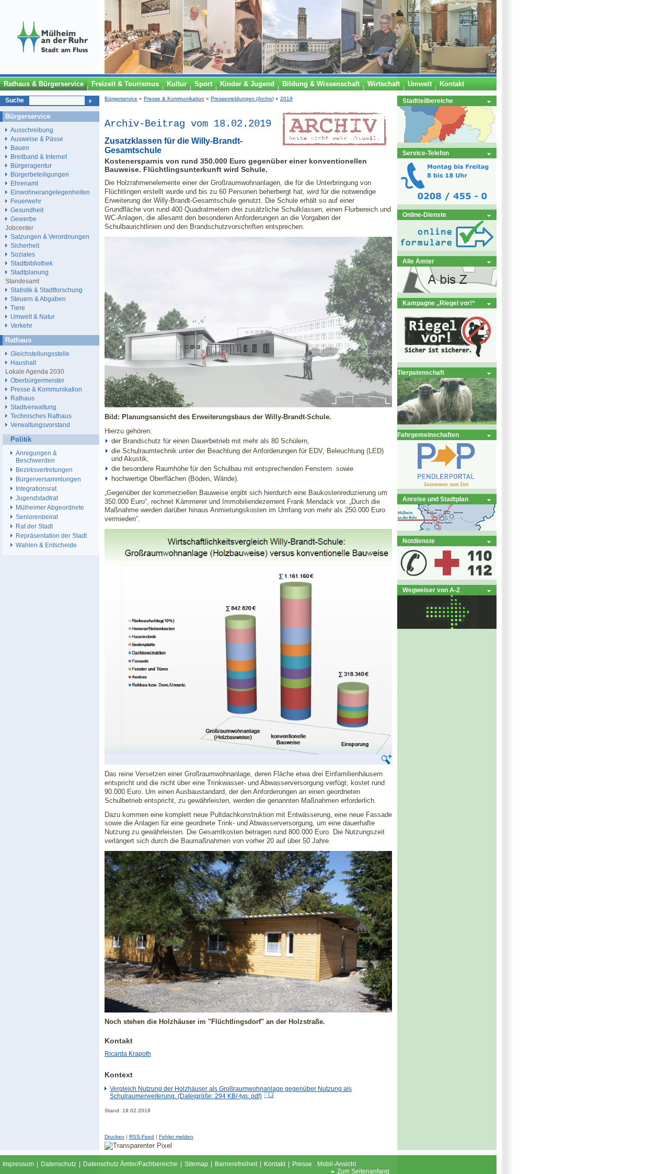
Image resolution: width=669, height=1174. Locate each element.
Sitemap (196, 1164)
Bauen (19, 147)
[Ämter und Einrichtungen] (447, 290)
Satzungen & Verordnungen (49, 236)
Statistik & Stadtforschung (46, 289)
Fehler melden (176, 1137)
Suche (14, 100)
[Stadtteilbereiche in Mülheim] (447, 140)
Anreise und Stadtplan (435, 499)
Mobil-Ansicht (336, 1164)
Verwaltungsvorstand (40, 424)
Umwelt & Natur (32, 316)
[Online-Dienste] (447, 248)
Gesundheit (26, 209)
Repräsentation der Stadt (51, 535)
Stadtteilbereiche (427, 100)
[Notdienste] (447, 577)
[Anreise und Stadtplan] (447, 528)
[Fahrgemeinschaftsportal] (447, 486)
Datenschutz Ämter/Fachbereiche (130, 1164)
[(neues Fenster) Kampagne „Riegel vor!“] (447, 360)
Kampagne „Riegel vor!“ (438, 303)
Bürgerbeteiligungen (39, 174)
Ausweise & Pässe (36, 138)
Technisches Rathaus (41, 415)
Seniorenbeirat (37, 517)
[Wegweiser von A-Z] (447, 626)
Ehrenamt (24, 183)
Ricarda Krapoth (128, 1053)
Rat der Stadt (34, 526)
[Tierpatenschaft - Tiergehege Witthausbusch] (447, 422)
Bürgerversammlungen (48, 479)
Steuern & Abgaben (38, 298)
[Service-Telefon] (447, 202)
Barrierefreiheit (236, 1164)
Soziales (22, 254)
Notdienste (418, 540)
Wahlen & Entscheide (46, 545)
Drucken (114, 1137)
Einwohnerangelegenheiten (50, 192)
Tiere (17, 307)
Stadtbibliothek (31, 263)
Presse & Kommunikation (174, 98)
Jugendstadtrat (37, 498)
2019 (286, 98)
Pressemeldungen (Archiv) (242, 98)
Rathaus (22, 398)
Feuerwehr (25, 201)
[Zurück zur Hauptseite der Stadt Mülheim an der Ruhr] (52, 71)
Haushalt (23, 362)
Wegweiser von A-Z (431, 589)
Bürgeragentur (31, 165)
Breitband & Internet (38, 156)
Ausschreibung (31, 129)
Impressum (18, 1164)
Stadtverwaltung (33, 407)
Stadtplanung (29, 272)
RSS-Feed (141, 1137)
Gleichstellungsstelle (40, 353)
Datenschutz (58, 1164)
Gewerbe (23, 218)
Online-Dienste (424, 214)
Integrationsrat (36, 488)
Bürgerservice (121, 98)
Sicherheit (24, 245)
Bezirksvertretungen (44, 470)
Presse (302, 1164)
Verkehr (21, 325)
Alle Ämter (418, 261)
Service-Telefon (425, 152)
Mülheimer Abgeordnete (50, 507)
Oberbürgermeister (37, 380)
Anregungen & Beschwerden (36, 457)
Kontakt (274, 1164)
